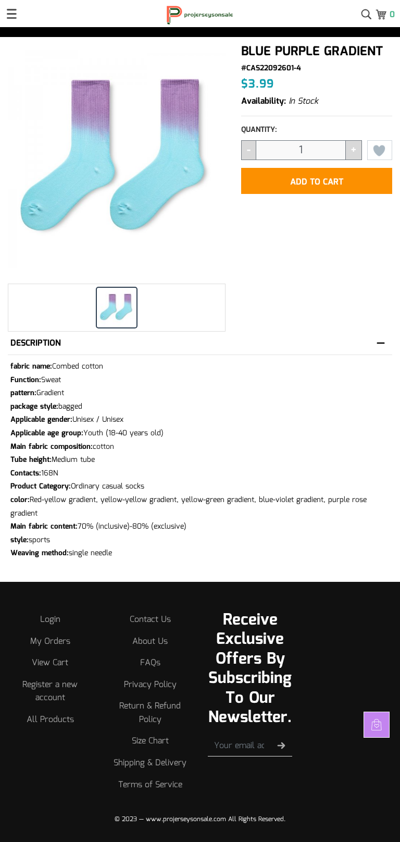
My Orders (50, 641)
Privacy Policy (150, 684)
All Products (50, 719)
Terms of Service (150, 784)
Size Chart (150, 741)
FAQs (150, 662)
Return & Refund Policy (150, 713)
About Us (150, 641)
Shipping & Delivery (150, 763)
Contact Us (150, 619)
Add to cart (316, 182)
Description (35, 343)
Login (50, 619)
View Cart (50, 662)
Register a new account (50, 691)
